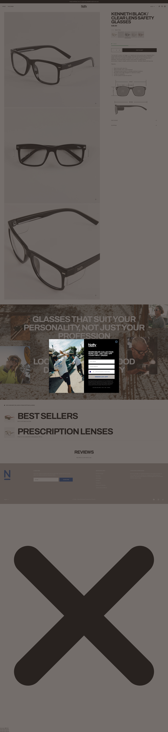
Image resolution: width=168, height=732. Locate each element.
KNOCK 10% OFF (101, 376)
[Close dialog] (116, 342)
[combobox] (91, 372)
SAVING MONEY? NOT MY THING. (102, 387)
